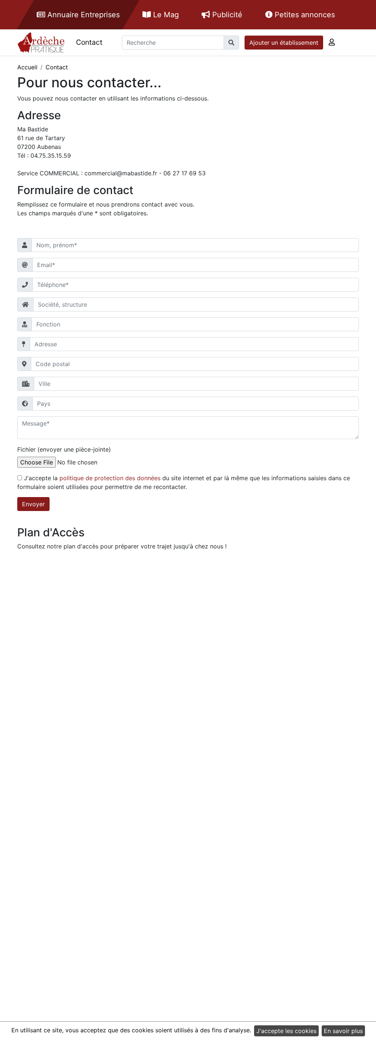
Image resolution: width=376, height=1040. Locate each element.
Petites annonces (303, 14)
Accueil (27, 67)
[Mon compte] (332, 42)
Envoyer (33, 504)
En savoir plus (343, 1030)
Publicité (226, 14)
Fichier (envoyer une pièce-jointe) (64, 449)
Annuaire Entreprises (82, 14)
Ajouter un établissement (283, 42)
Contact (89, 42)
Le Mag (165, 14)
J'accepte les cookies (286, 1030)
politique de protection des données (109, 478)
